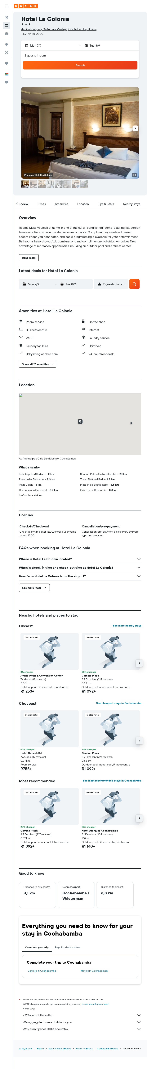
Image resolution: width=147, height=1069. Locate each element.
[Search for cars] (6, 33)
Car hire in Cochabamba (42, 970)
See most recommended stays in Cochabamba (112, 780)
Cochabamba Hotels (107, 1048)
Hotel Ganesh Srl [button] (31, 753)
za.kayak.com (25, 1048)
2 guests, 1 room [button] (35, 55)
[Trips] (6, 63)
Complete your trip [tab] (37, 947)
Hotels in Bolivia (84, 1048)
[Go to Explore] (6, 44)
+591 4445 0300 (32, 34)
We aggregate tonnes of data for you (47, 1022)
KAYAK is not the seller (37, 1015)
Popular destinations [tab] (68, 947)
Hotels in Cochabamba (94, 970)
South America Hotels (59, 1048)
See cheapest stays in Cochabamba (118, 703)
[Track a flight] (6, 52)
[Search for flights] (6, 17)
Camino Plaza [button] (90, 675)
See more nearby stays (127, 625)
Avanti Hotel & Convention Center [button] (41, 675)
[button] (6, 6)
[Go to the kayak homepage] (26, 6)
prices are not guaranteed (95, 1004)
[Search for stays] (6, 25)
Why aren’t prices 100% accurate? (45, 1029)
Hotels (40, 1048)
